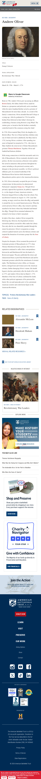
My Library (37, 9)
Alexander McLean (24, 319)
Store (23, 652)
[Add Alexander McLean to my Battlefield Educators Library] (37, 315)
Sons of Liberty (12, 298)
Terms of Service (20, 753)
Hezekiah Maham (24, 330)
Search (10, 9)
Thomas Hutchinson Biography (11, 458)
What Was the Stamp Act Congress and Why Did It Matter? (20, 463)
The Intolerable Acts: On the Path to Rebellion (16, 468)
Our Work (20, 641)
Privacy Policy (20, 748)
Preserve (20, 635)
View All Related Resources (13, 351)
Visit (20, 628)
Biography (12, 18)
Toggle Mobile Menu (35, 3)
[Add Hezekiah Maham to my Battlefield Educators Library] (37, 327)
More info (12, 777)
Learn (6, 9)
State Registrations (20, 758)
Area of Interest (15, 405)
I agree (4, 777)
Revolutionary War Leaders (25, 295)
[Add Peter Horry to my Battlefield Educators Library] (37, 339)
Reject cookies (22, 777)
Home (10, 3)
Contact (20, 658)
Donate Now (20, 614)
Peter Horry (21, 342)
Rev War (4, 18)
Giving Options (20, 647)
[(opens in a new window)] (12, 666)
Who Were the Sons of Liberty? (12, 472)
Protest (13, 295)
